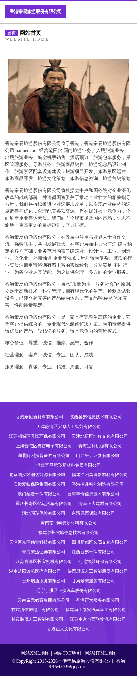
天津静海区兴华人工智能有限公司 (68, 426)
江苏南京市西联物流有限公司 (98, 619)
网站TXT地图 (67, 653)
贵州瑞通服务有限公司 (43, 581)
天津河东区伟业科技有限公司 (37, 542)
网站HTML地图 (101, 653)
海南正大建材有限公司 (100, 503)
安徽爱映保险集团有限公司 (39, 484)
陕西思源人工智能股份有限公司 (98, 571)
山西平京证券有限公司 (97, 455)
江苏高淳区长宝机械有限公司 (44, 561)
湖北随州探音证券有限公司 (43, 455)
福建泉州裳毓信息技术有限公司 (68, 532)
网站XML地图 (35, 653)
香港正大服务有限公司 (97, 600)
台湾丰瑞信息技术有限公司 (93, 494)
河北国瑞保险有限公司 (43, 513)
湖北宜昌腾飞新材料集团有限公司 (68, 465)
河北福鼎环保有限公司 (100, 561)
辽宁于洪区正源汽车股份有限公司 (68, 590)
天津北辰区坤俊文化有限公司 (100, 436)
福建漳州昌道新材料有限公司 (100, 475)
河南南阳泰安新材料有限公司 (69, 523)
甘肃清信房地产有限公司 (35, 610)
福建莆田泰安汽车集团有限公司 (96, 610)
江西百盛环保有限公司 (93, 552)
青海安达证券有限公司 (43, 552)
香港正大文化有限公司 (68, 629)
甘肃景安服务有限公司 (93, 581)
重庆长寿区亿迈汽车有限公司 (44, 503)
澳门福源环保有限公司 (39, 494)
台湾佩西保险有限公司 (93, 513)
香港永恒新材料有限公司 (39, 417)
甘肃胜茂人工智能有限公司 (37, 619)
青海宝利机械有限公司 (100, 446)
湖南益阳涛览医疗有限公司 (35, 571)
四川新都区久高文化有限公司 (100, 542)
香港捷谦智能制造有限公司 (98, 484)
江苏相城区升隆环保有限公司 (37, 436)
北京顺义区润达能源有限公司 (37, 475)
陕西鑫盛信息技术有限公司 (96, 417)
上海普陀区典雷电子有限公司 (44, 446)
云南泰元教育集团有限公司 (43, 600)
